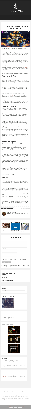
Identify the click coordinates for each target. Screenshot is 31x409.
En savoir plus (19, 407)
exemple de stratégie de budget (8, 95)
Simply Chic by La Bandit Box (24, 230)
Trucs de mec (5, 375)
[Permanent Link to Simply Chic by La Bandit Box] (25, 229)
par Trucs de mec (8, 208)
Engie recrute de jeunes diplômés (15, 230)
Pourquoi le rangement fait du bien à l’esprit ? (5, 229)
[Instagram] (17, 19)
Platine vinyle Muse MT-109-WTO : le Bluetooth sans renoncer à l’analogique (14, 361)
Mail (4, 251)
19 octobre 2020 (4, 230)
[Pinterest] (15, 19)
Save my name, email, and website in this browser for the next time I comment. (15, 259)
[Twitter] (12, 19)
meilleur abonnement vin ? (13, 316)
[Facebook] (14, 19)
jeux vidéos (15, 25)
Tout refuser (15, 407)
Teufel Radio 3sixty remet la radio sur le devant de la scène (16, 375)
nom (4, 248)
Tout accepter (11, 407)
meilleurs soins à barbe (11, 317)
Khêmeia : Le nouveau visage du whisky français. (15, 377)
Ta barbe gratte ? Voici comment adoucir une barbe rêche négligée (12, 360)
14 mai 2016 (22, 231)
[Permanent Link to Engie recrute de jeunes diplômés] (15, 229)
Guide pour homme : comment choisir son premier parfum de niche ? (12, 364)
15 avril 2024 (4, 208)
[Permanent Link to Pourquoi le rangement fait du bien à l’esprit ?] (6, 227)
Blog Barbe (9, 318)
